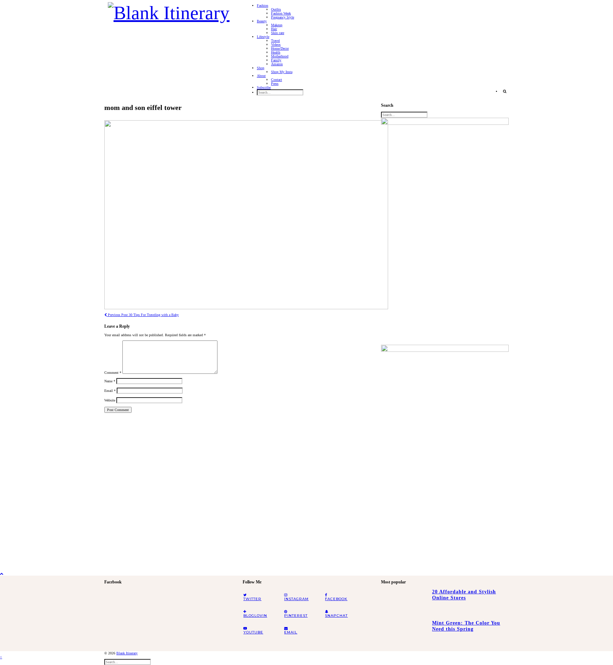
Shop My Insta (281, 72)
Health (275, 52)
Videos (276, 44)
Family (276, 60)
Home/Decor (280, 48)
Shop (260, 68)
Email (110, 391)
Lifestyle (263, 37)
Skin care (277, 33)
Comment (112, 373)
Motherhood (279, 56)
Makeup (276, 25)
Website (109, 400)
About (261, 76)
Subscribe (264, 87)
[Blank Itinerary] (169, 10)
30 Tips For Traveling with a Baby (143, 315)
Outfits (276, 9)
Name (109, 381)
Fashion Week (281, 13)
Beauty (262, 21)
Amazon (277, 64)
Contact (276, 80)
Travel (275, 41)
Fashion (262, 5)
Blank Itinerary (127, 653)
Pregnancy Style (282, 17)
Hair (274, 29)
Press (274, 83)
